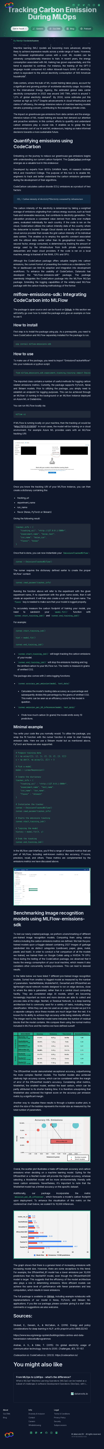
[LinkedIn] (74, 5)
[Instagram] (94, 5)
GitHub (50, 1296)
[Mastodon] (79, 5)
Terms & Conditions (62, 1414)
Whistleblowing (35, 1425)
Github (68, 309)
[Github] (89, 5)
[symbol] (9, 1435)
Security (57, 1421)
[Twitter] (84, 5)
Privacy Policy (60, 1417)
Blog (5, 1417)
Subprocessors (60, 1425)
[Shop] (99, 5)
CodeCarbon (74, 159)
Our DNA (6, 1414)
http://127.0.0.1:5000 (25, 426)
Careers (32, 1421)
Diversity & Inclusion (37, 1414)
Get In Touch (19, 29)
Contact (32, 1417)
